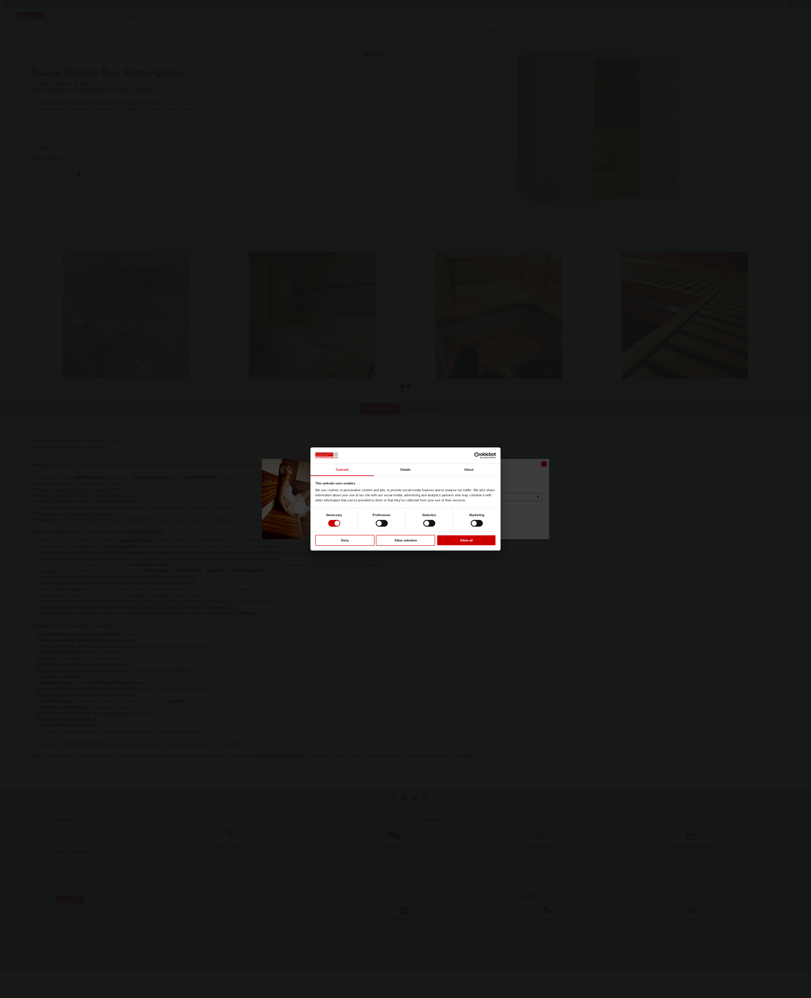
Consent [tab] (342, 469)
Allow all (466, 540)
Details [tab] (405, 469)
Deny (345, 540)
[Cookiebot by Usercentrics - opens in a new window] (477, 455)
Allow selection (405, 540)
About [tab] (469, 469)
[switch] (382, 523)
